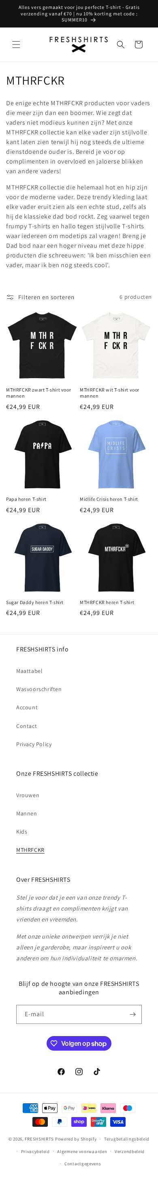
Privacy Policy (33, 744)
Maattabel (29, 671)
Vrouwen (27, 795)
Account (27, 707)
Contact (26, 726)
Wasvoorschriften (39, 689)
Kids (21, 831)
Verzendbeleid (130, 1151)
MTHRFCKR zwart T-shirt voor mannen (38, 393)
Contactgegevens (82, 1163)
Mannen (26, 813)
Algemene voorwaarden (82, 1151)
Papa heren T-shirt (26, 499)
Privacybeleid (35, 1151)
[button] (16, 44)
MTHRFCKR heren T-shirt (107, 602)
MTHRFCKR (30, 849)
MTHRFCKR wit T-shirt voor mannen (109, 393)
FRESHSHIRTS (39, 1139)
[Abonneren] (132, 1014)
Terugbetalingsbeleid (126, 1139)
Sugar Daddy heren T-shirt (35, 602)
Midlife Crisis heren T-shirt (109, 499)
